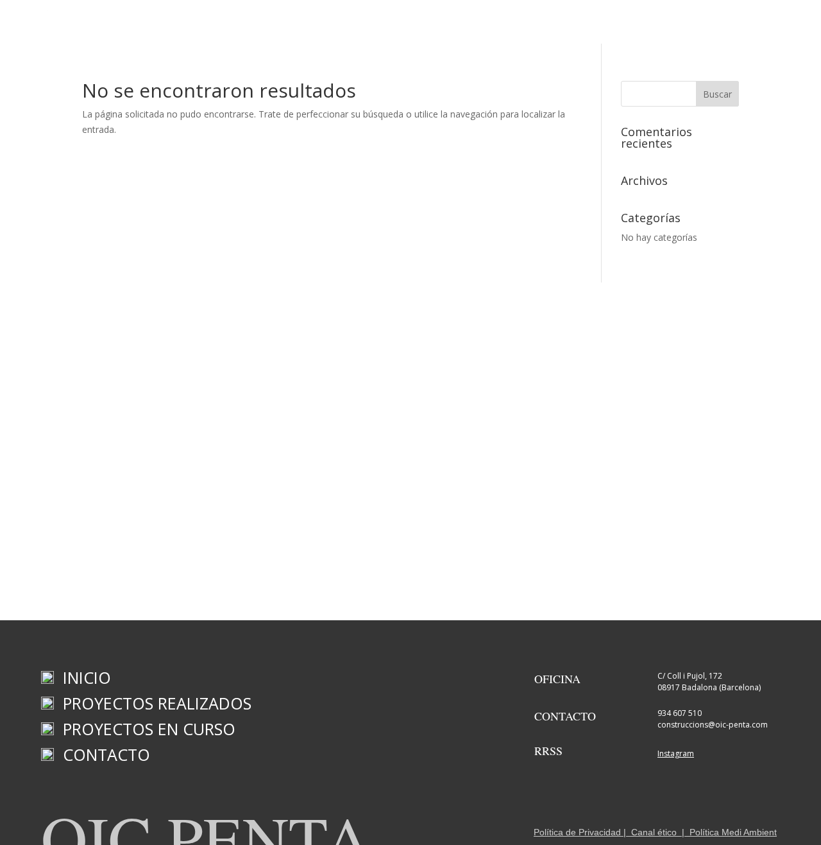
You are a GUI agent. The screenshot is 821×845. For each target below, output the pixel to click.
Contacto (571, 26)
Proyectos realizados (365, 26)
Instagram (675, 753)
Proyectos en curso (485, 26)
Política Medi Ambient (733, 832)
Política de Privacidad (577, 832)
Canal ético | (657, 832)
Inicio (282, 26)
